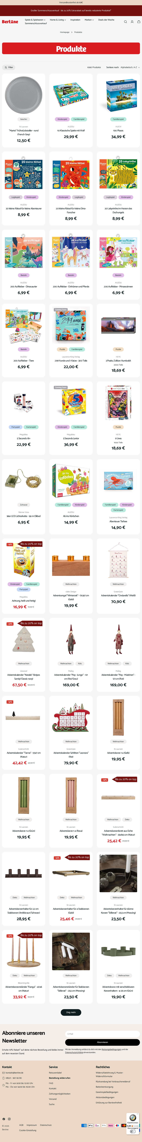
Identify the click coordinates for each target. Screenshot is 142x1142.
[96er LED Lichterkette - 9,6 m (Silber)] (23, 480)
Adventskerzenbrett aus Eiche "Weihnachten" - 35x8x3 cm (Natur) (118, 833)
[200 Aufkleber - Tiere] (23, 325)
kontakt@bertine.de (14, 1073)
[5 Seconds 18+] (23, 403)
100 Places (118, 131)
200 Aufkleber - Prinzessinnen (118, 287)
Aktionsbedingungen (105, 1097)
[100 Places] (118, 95)
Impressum (32, 1125)
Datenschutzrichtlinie (74, 1052)
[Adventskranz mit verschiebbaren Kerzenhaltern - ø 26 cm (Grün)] (118, 951)
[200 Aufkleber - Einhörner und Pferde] (71, 251)
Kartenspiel (31, 427)
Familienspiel (79, 119)
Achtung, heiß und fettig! (24, 601)
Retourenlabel (55, 1073)
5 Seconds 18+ (23, 438)
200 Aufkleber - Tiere (24, 361)
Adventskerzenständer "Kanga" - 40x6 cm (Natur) (23, 989)
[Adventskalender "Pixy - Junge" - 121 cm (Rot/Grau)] (71, 639)
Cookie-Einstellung (27, 1130)
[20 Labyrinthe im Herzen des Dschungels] (118, 173)
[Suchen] (125, 22)
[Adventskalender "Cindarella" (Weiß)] (118, 560)
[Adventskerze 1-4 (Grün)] (23, 795)
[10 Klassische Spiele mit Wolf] (71, 95)
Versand (52, 1099)
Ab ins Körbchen (71, 516)
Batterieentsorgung (104, 1087)
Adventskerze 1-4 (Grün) (23, 831)
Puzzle (62, 349)
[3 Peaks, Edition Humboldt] (118, 325)
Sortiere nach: (112, 67)
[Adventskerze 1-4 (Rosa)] (71, 795)
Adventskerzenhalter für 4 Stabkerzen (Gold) (71, 911)
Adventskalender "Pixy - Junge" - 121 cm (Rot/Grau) (71, 677)
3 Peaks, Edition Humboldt (118, 361)
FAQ (51, 1083)
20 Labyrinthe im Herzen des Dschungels (118, 211)
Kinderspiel (62, 119)
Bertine (5, 1129)
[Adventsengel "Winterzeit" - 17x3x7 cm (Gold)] (71, 560)
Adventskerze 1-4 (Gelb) (118, 753)
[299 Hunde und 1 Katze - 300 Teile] (71, 325)
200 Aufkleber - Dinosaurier (23, 287)
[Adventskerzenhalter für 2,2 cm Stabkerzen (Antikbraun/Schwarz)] (23, 873)
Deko (127, 819)
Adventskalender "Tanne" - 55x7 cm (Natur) (23, 755)
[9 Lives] (118, 403)
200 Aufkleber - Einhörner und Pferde (71, 287)
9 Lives (118, 438)
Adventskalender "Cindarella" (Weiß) (118, 596)
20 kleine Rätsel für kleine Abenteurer (24, 209)
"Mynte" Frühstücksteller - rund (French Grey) (23, 133)
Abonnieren (102, 1042)
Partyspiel (16, 427)
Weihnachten (71, 584)
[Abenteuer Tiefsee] (118, 480)
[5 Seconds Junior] (71, 403)
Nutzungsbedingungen (111, 1049)
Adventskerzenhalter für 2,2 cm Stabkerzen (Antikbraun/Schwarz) (23, 911)
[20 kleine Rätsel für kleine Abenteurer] (23, 173)
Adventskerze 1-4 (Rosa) (71, 831)
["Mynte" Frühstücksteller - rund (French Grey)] (23, 95)
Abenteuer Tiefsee (118, 521)
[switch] (133, 1131)
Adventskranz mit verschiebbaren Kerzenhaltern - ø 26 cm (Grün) (118, 989)
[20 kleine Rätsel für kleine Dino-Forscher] (71, 173)
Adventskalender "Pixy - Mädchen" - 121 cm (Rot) (118, 677)
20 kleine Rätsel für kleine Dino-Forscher (71, 211)
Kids (80, 663)
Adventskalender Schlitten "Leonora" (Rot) (71, 755)
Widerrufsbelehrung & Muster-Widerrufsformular (109, 1074)
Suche (51, 1104)
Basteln (24, 275)
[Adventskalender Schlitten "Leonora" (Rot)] (71, 717)
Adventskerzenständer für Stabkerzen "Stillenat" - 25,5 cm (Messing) (71, 989)
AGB (21, 1125)
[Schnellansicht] (38, 82)
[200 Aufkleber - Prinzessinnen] (118, 251)
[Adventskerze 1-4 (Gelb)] (118, 717)
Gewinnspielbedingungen (107, 1092)
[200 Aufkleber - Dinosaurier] (23, 251)
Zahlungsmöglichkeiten (59, 1094)
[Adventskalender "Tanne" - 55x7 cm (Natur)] (23, 717)
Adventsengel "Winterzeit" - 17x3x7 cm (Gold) (71, 598)
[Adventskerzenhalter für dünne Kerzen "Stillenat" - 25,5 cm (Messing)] (118, 873)
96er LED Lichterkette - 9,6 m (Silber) (24, 516)
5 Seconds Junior (71, 438)
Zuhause (23, 505)
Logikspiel (16, 197)
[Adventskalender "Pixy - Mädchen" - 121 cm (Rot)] (118, 639)
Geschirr (23, 119)
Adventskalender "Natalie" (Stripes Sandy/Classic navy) (23, 677)
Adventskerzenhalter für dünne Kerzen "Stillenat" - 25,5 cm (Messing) (118, 911)
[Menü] (137, 1114)
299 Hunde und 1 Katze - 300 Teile (71, 361)
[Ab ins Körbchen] (71, 480)
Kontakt (52, 1088)
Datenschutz (46, 1125)
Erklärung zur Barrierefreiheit (109, 1103)
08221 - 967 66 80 (14, 1078)
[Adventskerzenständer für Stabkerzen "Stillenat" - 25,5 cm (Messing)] (71, 951)
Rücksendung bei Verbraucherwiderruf (113, 1082)
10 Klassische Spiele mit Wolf (71, 131)
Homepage (64, 32)
